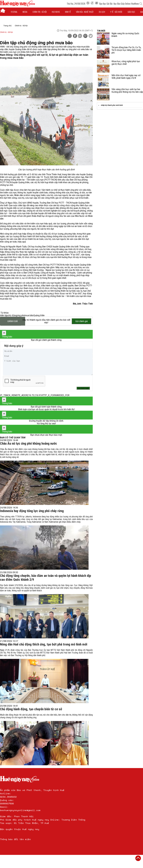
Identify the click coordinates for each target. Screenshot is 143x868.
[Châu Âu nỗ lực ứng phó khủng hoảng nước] (44, 483)
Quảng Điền (39, 315)
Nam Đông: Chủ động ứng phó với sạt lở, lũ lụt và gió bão (34, 54)
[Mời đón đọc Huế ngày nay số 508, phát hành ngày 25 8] (103, 80)
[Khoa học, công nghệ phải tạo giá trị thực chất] (103, 66)
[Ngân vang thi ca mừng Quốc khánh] (103, 38)
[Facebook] (92, 3)
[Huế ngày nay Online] (17, 5)
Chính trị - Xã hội (21, 26)
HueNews (135, 3)
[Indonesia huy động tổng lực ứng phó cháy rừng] (44, 547)
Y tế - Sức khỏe (116, 11)
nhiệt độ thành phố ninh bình (112, 105)
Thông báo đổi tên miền (15, 839)
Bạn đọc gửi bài (106, 3)
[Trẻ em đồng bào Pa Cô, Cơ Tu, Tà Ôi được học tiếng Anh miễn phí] (103, 52)
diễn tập (4, 315)
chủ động (12, 315)
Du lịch (102, 11)
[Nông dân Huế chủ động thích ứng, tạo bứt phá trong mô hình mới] (44, 681)
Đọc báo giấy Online (122, 3)
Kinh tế (68, 11)
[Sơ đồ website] (88, 3)
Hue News (56, 11)
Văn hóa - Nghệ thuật (85, 11)
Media (25, 11)
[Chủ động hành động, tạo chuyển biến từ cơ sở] (44, 743)
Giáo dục (131, 11)
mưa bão (29, 315)
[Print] (70, 36)
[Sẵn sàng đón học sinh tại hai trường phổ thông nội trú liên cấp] (103, 94)
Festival (14, 11)
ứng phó (21, 315)
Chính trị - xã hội (40, 11)
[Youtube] (96, 3)
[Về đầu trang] (138, 858)
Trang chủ (7, 26)
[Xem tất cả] (141, 12)
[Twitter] (91, 36)
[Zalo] (80, 36)
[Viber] (85, 36)
